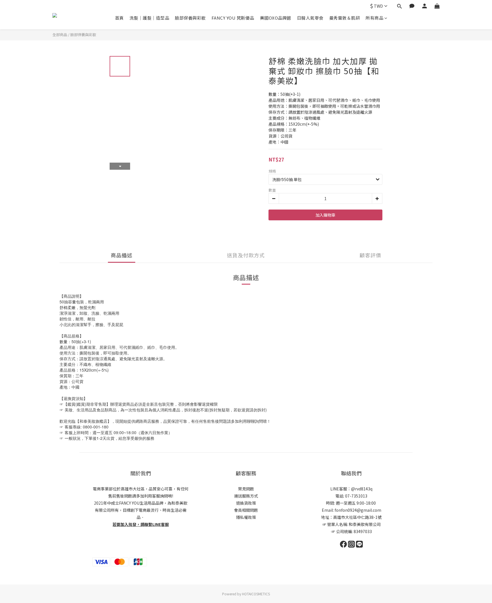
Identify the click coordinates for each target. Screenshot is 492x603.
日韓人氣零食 (310, 18)
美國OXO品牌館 (275, 18)
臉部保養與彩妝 (190, 18)
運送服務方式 (246, 496)
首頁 (119, 18)
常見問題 (246, 489)
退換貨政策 (246, 503)
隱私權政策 (246, 517)
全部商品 (59, 34)
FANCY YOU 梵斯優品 (233, 18)
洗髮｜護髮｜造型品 (149, 18)
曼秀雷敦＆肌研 (344, 18)
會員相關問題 (246, 510)
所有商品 (374, 18)
